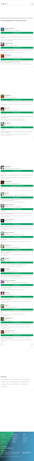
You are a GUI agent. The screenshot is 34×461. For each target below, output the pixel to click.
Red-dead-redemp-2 (3, 190)
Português (12, 453)
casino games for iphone (6, 301)
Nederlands (6, 453)
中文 (9, 454)
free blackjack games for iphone (5, 302)
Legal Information (25, 437)
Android (2, 39)
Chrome (2, 228)
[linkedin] (8, 448)
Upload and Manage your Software (15, 438)
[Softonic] (5, 4)
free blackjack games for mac (21, 39)
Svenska (18, 453)
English (6, 452)
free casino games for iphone (19, 301)
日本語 (2, 453)
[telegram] (12, 448)
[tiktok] (5, 448)
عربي (1, 452)
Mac (3, 39)
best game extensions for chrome (28, 228)
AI (26, 18)
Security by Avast (15, 18)
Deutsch (3, 452)
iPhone (6, 39)
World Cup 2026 (30, 18)
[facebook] (1, 448)
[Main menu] (1, 4)
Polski (10, 453)
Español (9, 452)
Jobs (1, 439)
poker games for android (6, 241)
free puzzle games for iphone (20, 254)
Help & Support (3, 438)
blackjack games (5, 52)
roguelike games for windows (4, 120)
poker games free (9, 190)
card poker (13, 190)
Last (31, 344)
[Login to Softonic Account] (33, 4)
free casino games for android (4, 315)
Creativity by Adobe (9, 18)
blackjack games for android (29, 39)
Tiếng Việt (7, 454)
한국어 (4, 453)
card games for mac (3, 40)
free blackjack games (11, 104)
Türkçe (5, 454)
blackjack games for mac (10, 40)
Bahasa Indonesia (15, 452)
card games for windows (17, 120)
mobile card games (8, 177)
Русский (15, 453)
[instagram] (3, 448)
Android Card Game (5, 339)
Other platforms (3, 34)
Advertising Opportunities (14, 442)
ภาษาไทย (2, 454)
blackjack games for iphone (6, 254)
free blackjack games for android (12, 39)
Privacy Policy (25, 439)
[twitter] (6, 448)
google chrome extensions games (5, 229)
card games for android (4, 105)
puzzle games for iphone (4, 255)
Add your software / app (3, 442)
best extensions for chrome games (12, 228)
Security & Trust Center (4, 437)
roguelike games (23, 120)
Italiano (20, 452)
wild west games (29, 190)
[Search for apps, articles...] (30, 4)
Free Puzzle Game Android (28, 339)
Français (11, 452)
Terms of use (25, 438)
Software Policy (14, 440)
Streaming (20, 18)
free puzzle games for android (13, 339)
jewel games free (26, 254)
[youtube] (10, 448)
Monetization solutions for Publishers (15, 436)
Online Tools (2, 444)
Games (24, 18)
